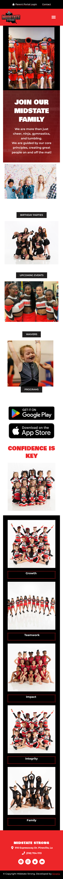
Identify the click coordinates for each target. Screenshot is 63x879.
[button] (53, 17)
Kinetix (56, 873)
